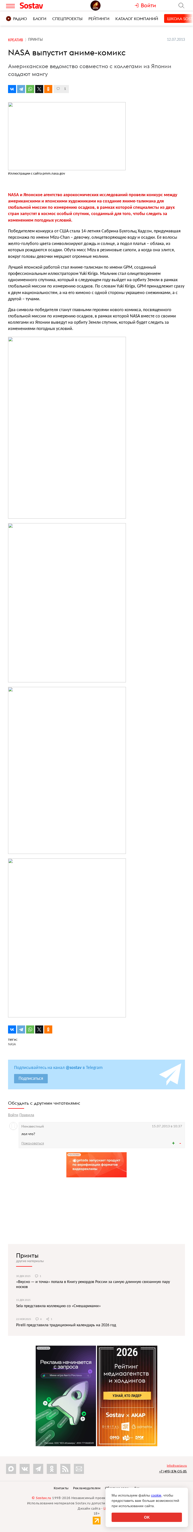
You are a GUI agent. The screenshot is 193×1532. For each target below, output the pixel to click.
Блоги (39, 18)
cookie (156, 1495)
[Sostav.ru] (40, 5)
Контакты (61, 1488)
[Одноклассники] (48, 89)
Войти (13, 1115)
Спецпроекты (67, 18)
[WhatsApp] (30, 89)
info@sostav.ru (177, 1465)
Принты (27, 1255)
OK (147, 1517)
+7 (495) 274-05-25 (173, 1471)
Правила (26, 1115)
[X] (39, 89)
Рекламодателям (86, 1488)
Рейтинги (98, 18)
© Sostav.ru (41, 1498)
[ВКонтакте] (12, 89)
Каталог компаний (136, 18)
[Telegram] (21, 89)
